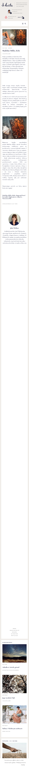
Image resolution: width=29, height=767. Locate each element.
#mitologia (14, 635)
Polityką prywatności (21, 762)
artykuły (5, 695)
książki (10, 48)
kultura (4, 48)
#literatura (14, 633)
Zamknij (23, 765)
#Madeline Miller (14, 630)
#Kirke (14, 628)
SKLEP (19, 17)
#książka (14, 632)
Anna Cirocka (6, 731)
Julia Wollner (6, 53)
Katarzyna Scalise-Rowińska (10, 670)
